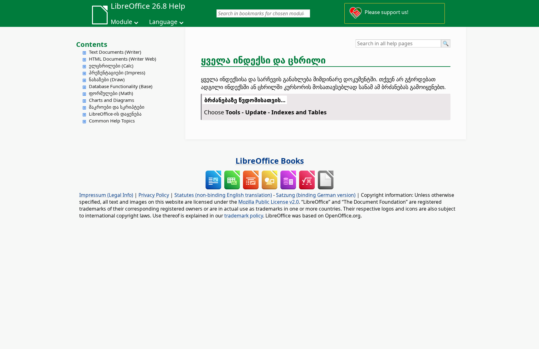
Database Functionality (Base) (121, 86)
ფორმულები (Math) (111, 93)
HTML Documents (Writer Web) (122, 59)
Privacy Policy (153, 195)
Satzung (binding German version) (316, 195)
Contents (91, 44)
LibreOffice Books (270, 160)
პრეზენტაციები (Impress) (117, 72)
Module (121, 22)
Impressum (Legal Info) (106, 195)
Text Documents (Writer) (115, 52)
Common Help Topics (112, 120)
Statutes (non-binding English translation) (223, 195)
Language (163, 22)
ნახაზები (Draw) (107, 79)
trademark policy (243, 215)
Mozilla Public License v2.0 (268, 201)
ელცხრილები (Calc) (111, 65)
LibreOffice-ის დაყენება (115, 114)
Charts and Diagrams (111, 100)
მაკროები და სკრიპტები (116, 107)
